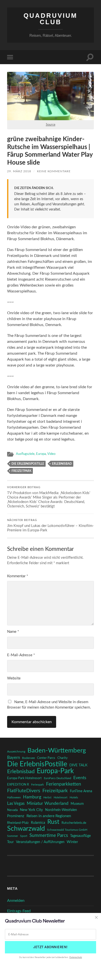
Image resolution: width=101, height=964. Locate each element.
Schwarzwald (26, 829)
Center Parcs (46, 758)
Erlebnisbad (62, 463)
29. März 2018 (19, 171)
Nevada (12, 810)
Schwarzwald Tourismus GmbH (67, 829)
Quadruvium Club (50, 19)
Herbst (47, 797)
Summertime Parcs (48, 835)
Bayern (13, 758)
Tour (10, 842)
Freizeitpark (21, 470)
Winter (72, 842)
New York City (31, 810)
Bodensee (28, 758)
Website (14, 678)
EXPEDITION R (18, 784)
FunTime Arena (81, 791)
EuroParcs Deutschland (57, 778)
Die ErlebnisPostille (28, 463)
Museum (77, 804)
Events (79, 777)
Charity (62, 758)
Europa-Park (55, 771)
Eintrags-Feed (19, 911)
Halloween (14, 797)
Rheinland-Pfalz (18, 822)
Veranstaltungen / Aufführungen (40, 842)
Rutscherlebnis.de (74, 822)
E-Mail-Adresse (21, 655)
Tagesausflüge (80, 836)
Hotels (74, 797)
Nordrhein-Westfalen (61, 810)
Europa (41, 453)
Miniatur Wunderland (47, 803)
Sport (23, 835)
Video (51, 453)
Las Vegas (16, 803)
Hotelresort (60, 797)
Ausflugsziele (25, 453)
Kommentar (17, 576)
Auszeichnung (16, 751)
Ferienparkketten (63, 784)
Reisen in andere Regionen (48, 816)
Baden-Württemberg (56, 750)
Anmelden (16, 901)
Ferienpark (37, 784)
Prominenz (15, 816)
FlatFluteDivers (23, 790)
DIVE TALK (78, 765)
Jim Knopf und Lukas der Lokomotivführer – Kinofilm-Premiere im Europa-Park (50, 525)
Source (50, 124)
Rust (53, 822)
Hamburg (32, 797)
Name (13, 632)
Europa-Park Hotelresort (24, 778)
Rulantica (38, 823)
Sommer (12, 835)
